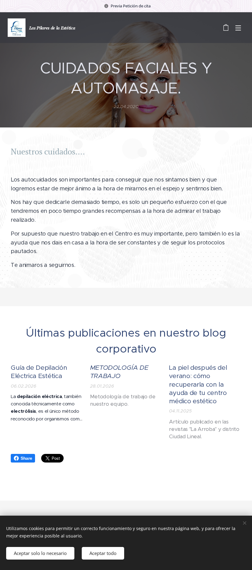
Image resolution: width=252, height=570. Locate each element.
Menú (238, 27)
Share (26, 458)
